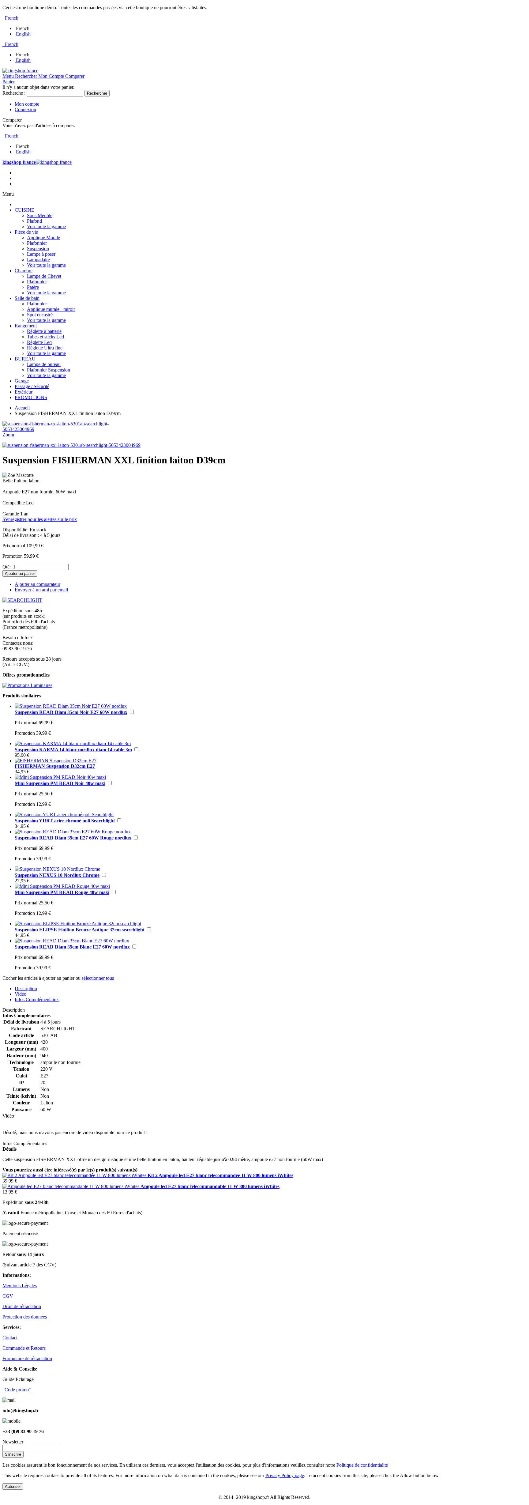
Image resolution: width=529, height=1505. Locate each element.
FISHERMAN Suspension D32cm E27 (55, 766)
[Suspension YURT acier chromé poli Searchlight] (64, 814)
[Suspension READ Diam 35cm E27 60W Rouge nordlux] (73, 831)
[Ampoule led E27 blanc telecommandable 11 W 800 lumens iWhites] (71, 1186)
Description (26, 988)
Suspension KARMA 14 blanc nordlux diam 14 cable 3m (73, 749)
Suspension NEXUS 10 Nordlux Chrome (57, 875)
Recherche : (13, 93)
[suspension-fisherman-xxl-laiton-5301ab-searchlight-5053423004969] (71, 445)
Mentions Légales (19, 1285)
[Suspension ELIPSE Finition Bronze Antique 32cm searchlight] (78, 923)
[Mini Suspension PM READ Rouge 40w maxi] (62, 886)
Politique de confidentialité (362, 1465)
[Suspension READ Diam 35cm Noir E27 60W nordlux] (71, 706)
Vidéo (20, 994)
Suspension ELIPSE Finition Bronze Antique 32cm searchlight (79, 929)
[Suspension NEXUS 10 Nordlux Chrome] (57, 869)
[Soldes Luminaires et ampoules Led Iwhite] (27, 685)
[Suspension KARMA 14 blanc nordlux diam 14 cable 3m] (73, 743)
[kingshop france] (20, 70)
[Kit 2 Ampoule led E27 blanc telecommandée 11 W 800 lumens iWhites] (75, 1175)
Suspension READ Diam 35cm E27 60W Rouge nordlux (73, 837)
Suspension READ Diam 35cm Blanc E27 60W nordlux (72, 946)
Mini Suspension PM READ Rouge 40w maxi (62, 892)
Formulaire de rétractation (27, 1358)
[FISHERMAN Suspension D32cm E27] (55, 760)
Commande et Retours (24, 1348)
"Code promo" (16, 1389)
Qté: (6, 566)
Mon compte (27, 104)
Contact (9, 1337)
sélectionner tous (98, 978)
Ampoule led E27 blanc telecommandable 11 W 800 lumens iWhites (210, 1186)
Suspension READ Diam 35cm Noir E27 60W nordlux (71, 712)
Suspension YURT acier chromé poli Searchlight (65, 820)
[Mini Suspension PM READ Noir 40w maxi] (60, 777)
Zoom (8, 434)
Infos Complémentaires (37, 999)
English (23, 33)
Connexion (25, 109)
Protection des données (24, 1316)
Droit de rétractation (21, 1306)
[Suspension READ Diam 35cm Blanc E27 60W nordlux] (72, 940)
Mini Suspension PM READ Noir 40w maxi (60, 783)
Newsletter (12, 1441)
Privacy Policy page (284, 1475)
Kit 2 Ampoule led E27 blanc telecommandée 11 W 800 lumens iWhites (220, 1175)
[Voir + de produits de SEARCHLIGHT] (22, 600)
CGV (7, 1296)
